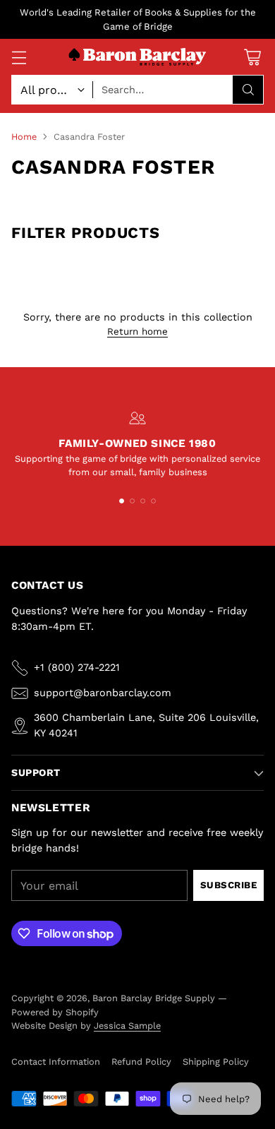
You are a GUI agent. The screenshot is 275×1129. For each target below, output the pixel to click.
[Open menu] (18, 56)
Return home (137, 331)
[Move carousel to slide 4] (153, 500)
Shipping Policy (216, 1061)
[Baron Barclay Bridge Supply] (137, 57)
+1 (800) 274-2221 (77, 667)
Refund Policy (141, 1061)
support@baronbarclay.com (102, 692)
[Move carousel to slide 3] (142, 500)
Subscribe (228, 885)
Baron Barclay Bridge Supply (153, 998)
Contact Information (55, 1061)
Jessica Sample (127, 1025)
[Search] (248, 89)
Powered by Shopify (55, 1012)
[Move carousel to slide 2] (132, 500)
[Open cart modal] (252, 56)
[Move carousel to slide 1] (121, 500)
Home (24, 136)
